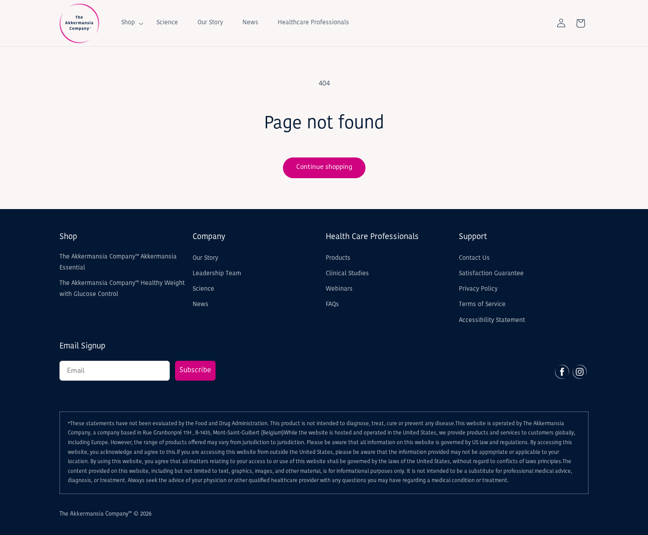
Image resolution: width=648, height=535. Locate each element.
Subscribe (195, 370)
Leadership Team (217, 273)
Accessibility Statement (492, 320)
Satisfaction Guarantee (491, 273)
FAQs (332, 304)
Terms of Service (482, 304)
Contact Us (474, 258)
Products (338, 258)
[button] (129, 23)
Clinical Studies (347, 273)
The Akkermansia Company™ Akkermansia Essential (118, 262)
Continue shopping (324, 167)
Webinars (339, 289)
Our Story (205, 258)
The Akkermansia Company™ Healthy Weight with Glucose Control (122, 289)
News (201, 304)
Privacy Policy (478, 289)
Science (203, 289)
